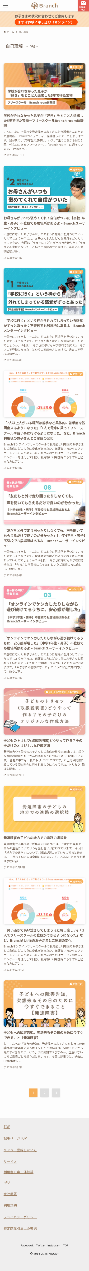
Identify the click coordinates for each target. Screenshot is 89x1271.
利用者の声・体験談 (18, 1171)
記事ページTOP (15, 1138)
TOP (7, 1126)
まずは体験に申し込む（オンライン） (46, 22)
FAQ (7, 1182)
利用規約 (10, 1205)
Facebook (27, 1245)
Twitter (40, 1245)
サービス (10, 1161)
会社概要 (10, 1193)
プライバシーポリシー (20, 1216)
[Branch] (44, 5)
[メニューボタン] (5, 5)
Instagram (54, 1245)
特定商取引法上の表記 (20, 1228)
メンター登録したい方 (20, 1149)
